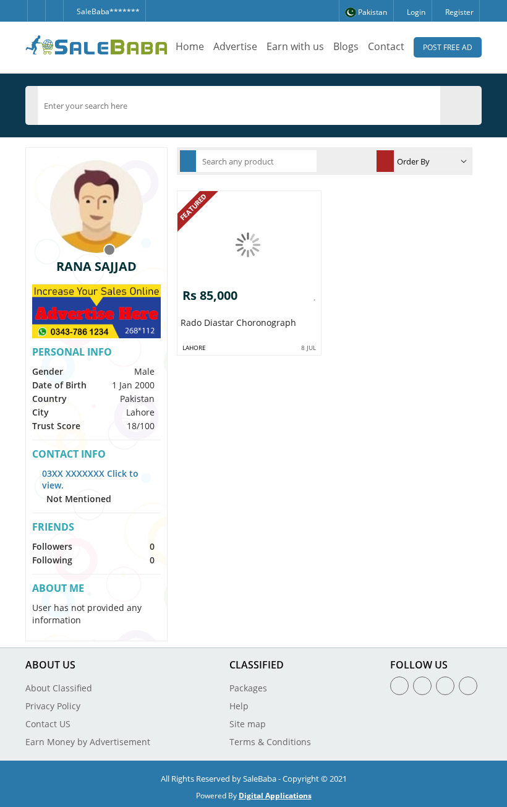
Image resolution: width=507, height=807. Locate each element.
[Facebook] (36, 10)
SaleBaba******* (107, 11)
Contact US (47, 724)
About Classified (58, 688)
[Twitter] (54, 10)
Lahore (194, 347)
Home (190, 46)
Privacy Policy (52, 706)
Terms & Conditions (270, 742)
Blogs (346, 46)
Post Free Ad (447, 47)
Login (415, 12)
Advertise (235, 46)
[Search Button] (467, 105)
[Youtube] (468, 686)
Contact (386, 46)
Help (239, 706)
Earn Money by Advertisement (87, 742)
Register (458, 12)
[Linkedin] (445, 686)
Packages (248, 688)
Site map (247, 724)
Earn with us (295, 46)
